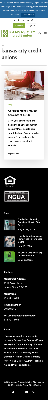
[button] (45, 33)
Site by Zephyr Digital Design (28, 385)
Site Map (11, 385)
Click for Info (28, 15)
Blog (10, 105)
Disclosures (38, 382)
